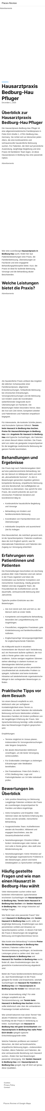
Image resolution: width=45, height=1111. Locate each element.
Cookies (7, 1083)
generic (5, 82)
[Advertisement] (22, 43)
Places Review (9, 3)
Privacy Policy (9, 1085)
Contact (7, 1087)
